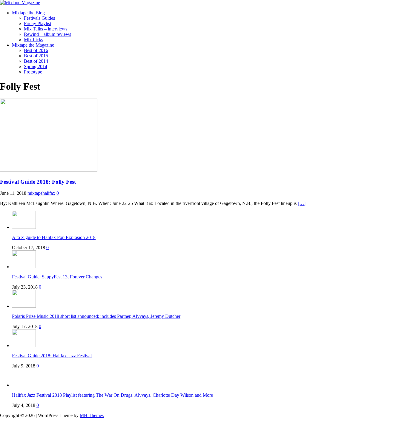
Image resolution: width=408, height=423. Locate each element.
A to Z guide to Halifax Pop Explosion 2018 (54, 237)
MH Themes (92, 415)
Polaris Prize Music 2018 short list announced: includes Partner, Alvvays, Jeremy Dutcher (96, 316)
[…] (302, 203)
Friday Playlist (37, 23)
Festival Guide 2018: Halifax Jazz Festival (52, 355)
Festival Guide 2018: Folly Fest (38, 182)
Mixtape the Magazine (33, 44)
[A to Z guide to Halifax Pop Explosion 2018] (24, 227)
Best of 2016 (36, 50)
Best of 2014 (36, 61)
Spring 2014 (35, 66)
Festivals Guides (39, 18)
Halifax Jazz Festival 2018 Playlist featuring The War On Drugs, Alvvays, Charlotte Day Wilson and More (112, 395)
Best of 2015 (36, 55)
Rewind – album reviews (47, 34)
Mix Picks (33, 39)
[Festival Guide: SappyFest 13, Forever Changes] (24, 266)
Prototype (33, 71)
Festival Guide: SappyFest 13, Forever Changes (57, 276)
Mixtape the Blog (28, 12)
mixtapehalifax (41, 193)
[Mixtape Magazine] (20, 2)
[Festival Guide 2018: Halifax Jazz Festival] (24, 345)
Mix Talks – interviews (45, 28)
